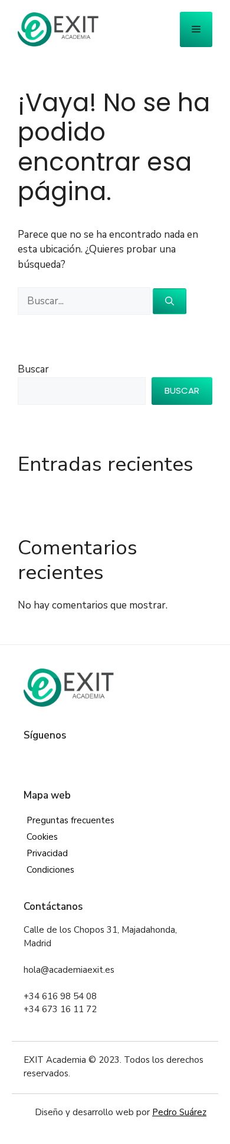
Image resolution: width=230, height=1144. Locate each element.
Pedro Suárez (179, 1112)
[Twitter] (48, 759)
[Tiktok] (120, 759)
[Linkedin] (84, 759)
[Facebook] (31, 759)
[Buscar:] (85, 301)
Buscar (33, 369)
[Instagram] (66, 759)
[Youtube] (102, 759)
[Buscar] (169, 301)
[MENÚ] (196, 29)
